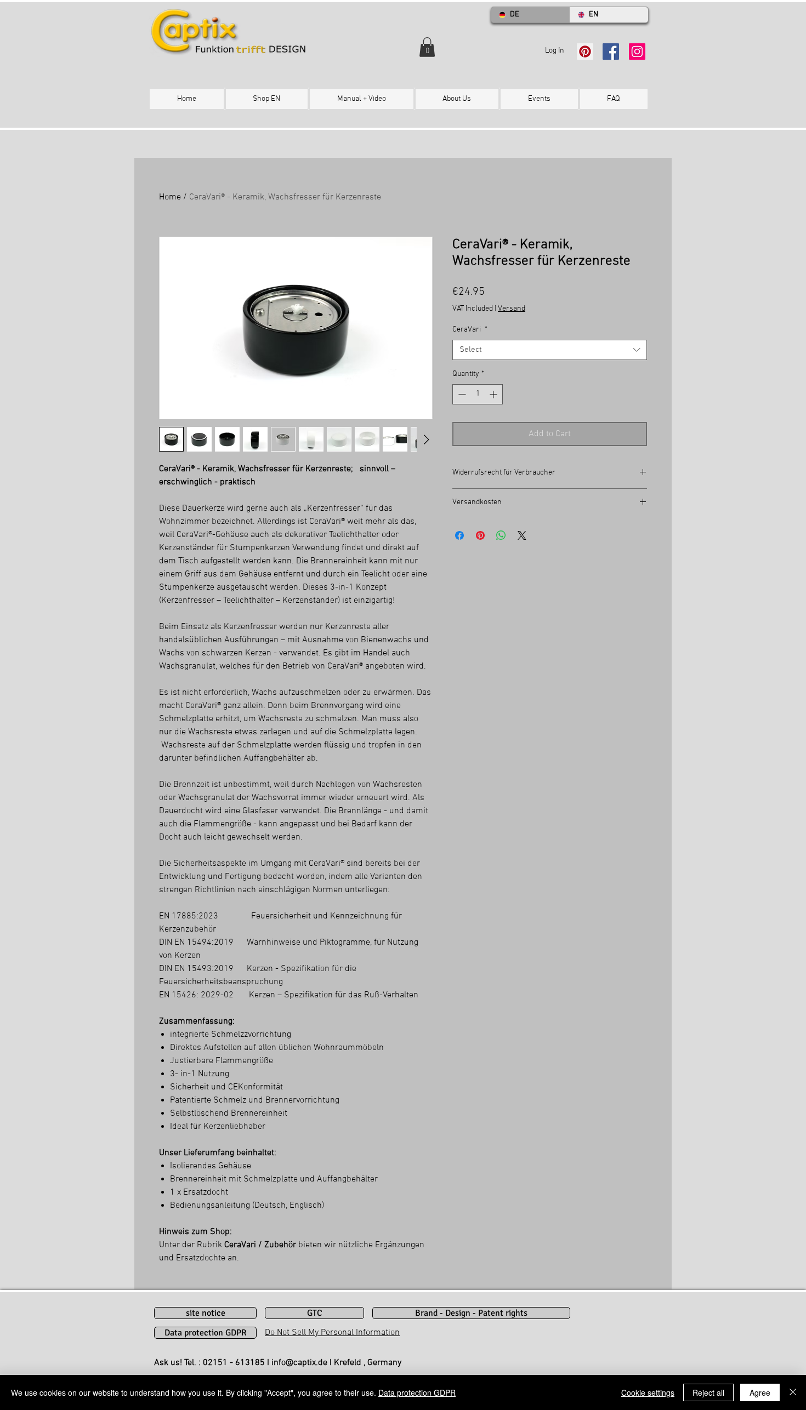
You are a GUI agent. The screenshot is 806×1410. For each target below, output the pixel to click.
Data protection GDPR (417, 1392)
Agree (760, 1392)
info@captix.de (299, 1362)
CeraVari (469, 329)
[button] (427, 47)
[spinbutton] (477, 394)
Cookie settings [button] (647, 1392)
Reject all (708, 1392)
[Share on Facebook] (459, 535)
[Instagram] (637, 51)
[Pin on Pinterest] (480, 535)
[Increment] (494, 394)
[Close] (792, 1392)
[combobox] (549, 350)
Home (170, 197)
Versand (511, 308)
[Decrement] (461, 394)
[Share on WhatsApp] (501, 535)
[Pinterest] (585, 51)
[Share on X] (522, 535)
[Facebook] (611, 51)
